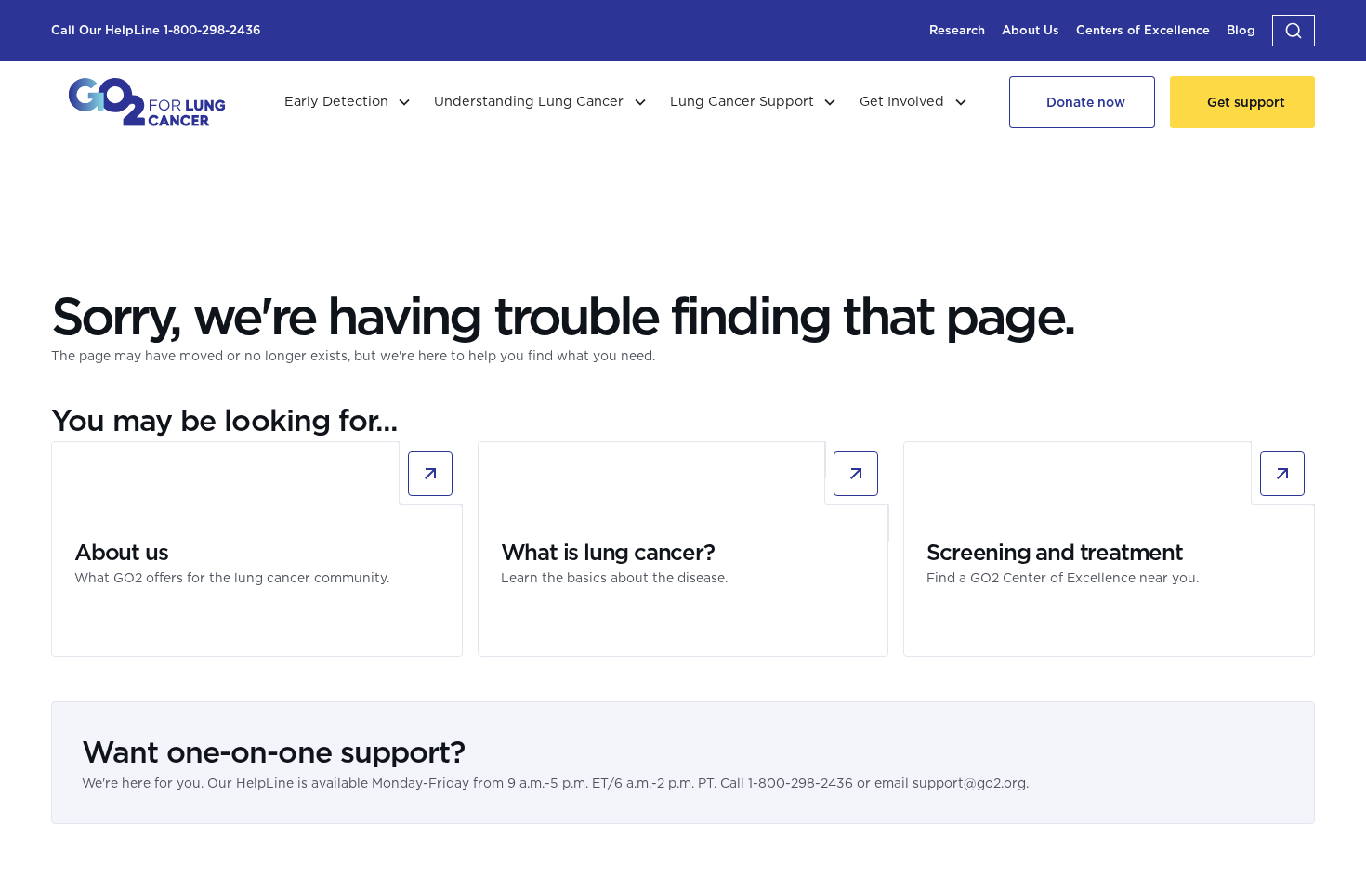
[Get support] (1242, 102)
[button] (1293, 30)
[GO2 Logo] (147, 102)
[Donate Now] (1082, 102)
